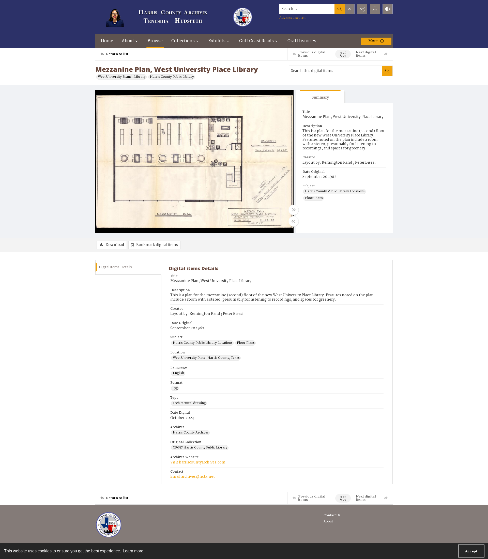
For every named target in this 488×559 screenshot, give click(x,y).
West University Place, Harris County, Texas (206, 358)
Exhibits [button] (216, 41)
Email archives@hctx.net (192, 477)
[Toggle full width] (293, 210)
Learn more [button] (133, 551)
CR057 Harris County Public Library (200, 447)
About (328, 521)
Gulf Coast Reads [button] (256, 41)
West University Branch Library (122, 77)
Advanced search (292, 18)
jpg (175, 388)
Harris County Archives (191, 432)
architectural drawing (189, 403)
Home (107, 41)
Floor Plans (314, 198)
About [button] (128, 41)
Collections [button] (183, 41)
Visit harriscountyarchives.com (197, 462)
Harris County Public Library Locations (335, 191)
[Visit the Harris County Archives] (108, 525)
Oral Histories (301, 41)
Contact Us (332, 515)
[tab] (320, 96)
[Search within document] (387, 71)
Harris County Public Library (172, 77)
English (178, 373)
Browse (155, 41)
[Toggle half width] (293, 221)
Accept (471, 551)
